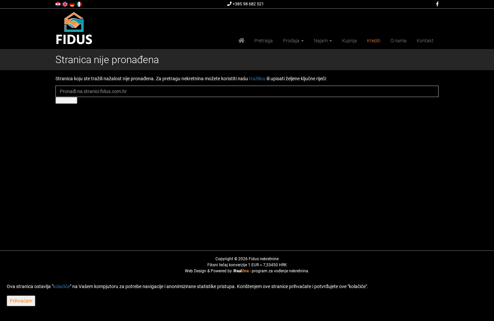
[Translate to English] (66, 3)
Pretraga (263, 40)
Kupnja (349, 40)
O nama (398, 40)
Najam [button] (321, 40)
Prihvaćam (21, 301)
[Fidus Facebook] (437, 4)
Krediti (373, 40)
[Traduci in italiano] (80, 3)
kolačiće (61, 286)
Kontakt (425, 40)
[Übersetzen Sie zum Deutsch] (73, 3)
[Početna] (241, 40)
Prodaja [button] (291, 40)
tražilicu (257, 78)
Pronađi (66, 100)
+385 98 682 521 (248, 3)
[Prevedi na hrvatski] (58, 3)
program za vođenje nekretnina (280, 271)
